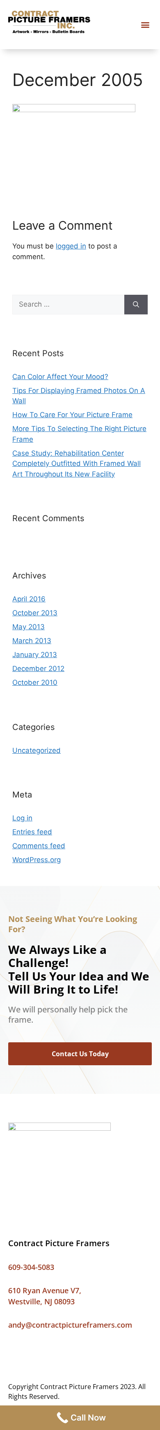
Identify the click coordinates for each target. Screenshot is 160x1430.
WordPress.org (36, 860)
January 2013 (34, 655)
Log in (22, 818)
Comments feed (38, 846)
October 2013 (34, 613)
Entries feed (32, 832)
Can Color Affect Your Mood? (60, 377)
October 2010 (34, 682)
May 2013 (28, 627)
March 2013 (31, 641)
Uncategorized (36, 750)
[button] (145, 25)
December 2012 (38, 668)
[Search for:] (68, 304)
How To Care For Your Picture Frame (72, 415)
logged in (71, 246)
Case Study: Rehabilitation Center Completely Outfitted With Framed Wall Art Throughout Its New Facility (76, 463)
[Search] (136, 304)
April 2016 (29, 599)
